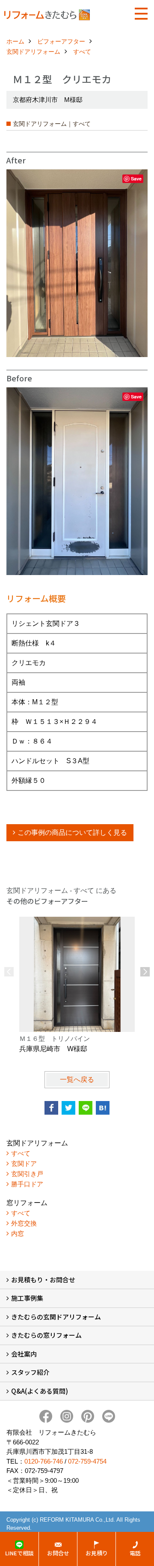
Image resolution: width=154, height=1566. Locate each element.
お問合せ (58, 1553)
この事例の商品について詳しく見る (72, 832)
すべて (20, 1153)
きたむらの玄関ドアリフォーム (56, 1316)
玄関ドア (24, 1163)
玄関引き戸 (27, 1173)
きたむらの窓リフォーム (46, 1335)
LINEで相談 (19, 1553)
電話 (135, 1553)
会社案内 (24, 1353)
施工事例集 (27, 1297)
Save (136, 178)
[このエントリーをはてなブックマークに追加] (103, 1108)
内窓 (17, 1233)
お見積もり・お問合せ (43, 1279)
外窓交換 (24, 1223)
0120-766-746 (43, 1461)
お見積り (97, 1553)
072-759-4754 (87, 1461)
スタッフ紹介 (30, 1372)
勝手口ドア (27, 1184)
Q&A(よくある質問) (39, 1390)
